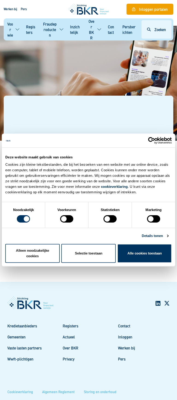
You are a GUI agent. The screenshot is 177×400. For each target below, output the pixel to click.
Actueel (69, 336)
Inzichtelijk (75, 29)
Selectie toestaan (88, 253)
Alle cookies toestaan (144, 253)
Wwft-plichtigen (20, 358)
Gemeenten (16, 336)
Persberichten (129, 29)
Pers (24, 9)
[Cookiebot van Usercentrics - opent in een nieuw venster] (151, 140)
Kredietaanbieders (22, 325)
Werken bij (10, 9)
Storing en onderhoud (100, 391)
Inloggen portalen (153, 9)
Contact (111, 29)
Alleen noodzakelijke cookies (32, 253)
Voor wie (10, 29)
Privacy (68, 358)
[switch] (66, 219)
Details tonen (152, 236)
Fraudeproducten (50, 29)
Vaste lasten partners (24, 347)
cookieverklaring (114, 187)
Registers (30, 29)
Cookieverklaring (20, 391)
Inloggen (125, 336)
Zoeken (160, 29)
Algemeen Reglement (58, 391)
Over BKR (91, 29)
